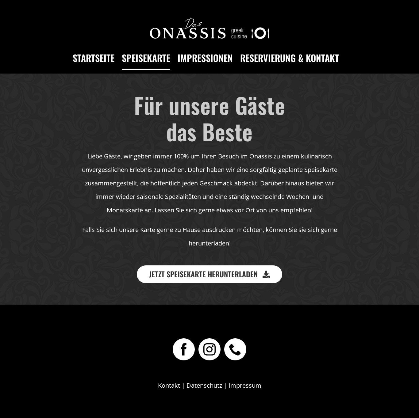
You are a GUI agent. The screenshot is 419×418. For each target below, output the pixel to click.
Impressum (245, 385)
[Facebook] (184, 349)
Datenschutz (204, 385)
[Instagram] (209, 349)
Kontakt (169, 385)
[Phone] (235, 349)
